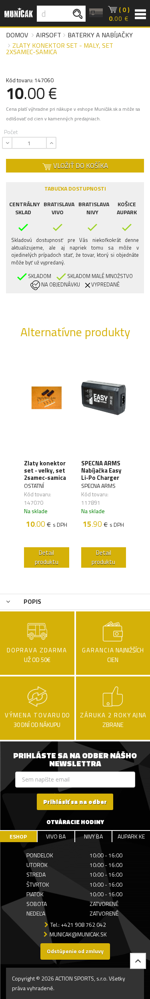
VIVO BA (56, 836)
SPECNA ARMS (98, 485)
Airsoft (48, 35)
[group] (46, 462)
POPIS (31, 601)
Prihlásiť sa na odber (75, 801)
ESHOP (18, 836)
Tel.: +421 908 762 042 (78, 924)
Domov (17, 35)
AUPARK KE (131, 836)
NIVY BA (93, 836)
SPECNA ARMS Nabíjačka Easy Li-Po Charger (101, 470)
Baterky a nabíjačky (100, 35)
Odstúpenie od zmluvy (75, 951)
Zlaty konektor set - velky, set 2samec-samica (45, 470)
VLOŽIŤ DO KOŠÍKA (80, 165)
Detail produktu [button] (46, 557)
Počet (11, 132)
